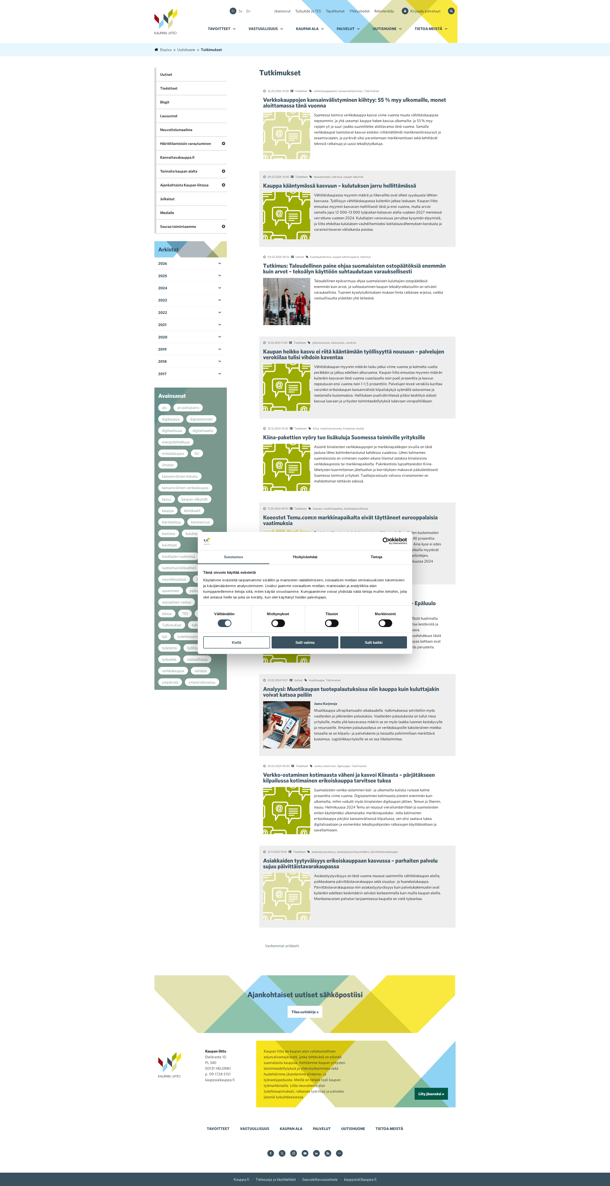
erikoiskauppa (173, 453)
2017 (162, 374)
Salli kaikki (373, 642)
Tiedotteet (301, 90)
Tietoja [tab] (376, 557)
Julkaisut (167, 199)
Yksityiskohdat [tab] (305, 557)
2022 (162, 312)
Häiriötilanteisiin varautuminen (185, 143)
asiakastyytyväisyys (324, 851)
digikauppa (343, 765)
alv (164, 407)
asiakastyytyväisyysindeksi (353, 851)
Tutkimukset (371, 90)
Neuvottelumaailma (176, 130)
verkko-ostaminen (325, 765)
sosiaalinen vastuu (176, 602)
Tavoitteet (219, 28)
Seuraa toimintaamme (178, 226)
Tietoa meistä (428, 28)
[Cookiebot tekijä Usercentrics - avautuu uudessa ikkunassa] (386, 541)
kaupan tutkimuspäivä (346, 256)
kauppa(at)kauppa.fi (360, 1179)
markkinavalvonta (331, 428)
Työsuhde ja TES (308, 11)
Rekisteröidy (384, 11)
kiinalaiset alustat (353, 428)
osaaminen (170, 590)
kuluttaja (192, 533)
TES (185, 613)
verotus (201, 671)
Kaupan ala (307, 28)
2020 (162, 337)
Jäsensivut (282, 11)
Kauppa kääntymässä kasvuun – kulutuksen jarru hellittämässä (339, 185)
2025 (162, 276)
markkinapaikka (333, 508)
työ (164, 636)
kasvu (166, 499)
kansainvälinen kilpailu (180, 476)
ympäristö (170, 682)
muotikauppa (316, 680)
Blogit (164, 102)
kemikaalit (192, 510)
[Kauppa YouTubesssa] (305, 1153)
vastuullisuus (197, 659)
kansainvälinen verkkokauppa (185, 488)
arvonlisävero (188, 407)
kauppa (168, 510)
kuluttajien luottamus (178, 556)
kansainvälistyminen (350, 90)
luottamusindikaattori (179, 568)
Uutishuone (384, 28)
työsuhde (169, 659)
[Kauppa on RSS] (328, 1153)
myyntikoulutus (174, 579)
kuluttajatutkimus (320, 256)
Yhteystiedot (359, 11)
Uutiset (299, 256)
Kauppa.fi (241, 1179)
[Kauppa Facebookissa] (270, 1153)
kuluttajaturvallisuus (356, 508)
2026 (162, 263)
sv (241, 11)
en (248, 11)
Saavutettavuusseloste (320, 1179)
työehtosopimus (190, 636)
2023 (162, 300)
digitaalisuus (172, 430)
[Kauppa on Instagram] (293, 1153)
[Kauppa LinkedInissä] (316, 1153)
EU (197, 453)
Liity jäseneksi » (431, 1094)
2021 (162, 324)
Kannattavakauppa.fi (177, 157)
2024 (162, 288)
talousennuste (322, 176)
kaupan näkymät (353, 176)
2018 (162, 361)
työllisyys (194, 648)
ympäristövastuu (202, 682)
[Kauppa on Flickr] (339, 1153)
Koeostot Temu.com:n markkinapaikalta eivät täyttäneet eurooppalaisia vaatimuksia (350, 520)
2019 (162, 349)
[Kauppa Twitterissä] (282, 1153)
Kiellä (236, 642)
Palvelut (346, 28)
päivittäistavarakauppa (384, 851)
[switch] (278, 623)
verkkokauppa (173, 671)
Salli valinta (305, 642)
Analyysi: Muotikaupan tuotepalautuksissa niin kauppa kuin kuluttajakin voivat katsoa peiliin (351, 691)
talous (167, 613)
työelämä (169, 648)
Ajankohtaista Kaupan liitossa (184, 185)
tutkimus (337, 176)
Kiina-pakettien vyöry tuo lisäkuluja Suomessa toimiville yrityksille (344, 437)
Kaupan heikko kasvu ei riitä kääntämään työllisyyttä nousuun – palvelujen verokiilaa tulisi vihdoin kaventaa (353, 354)
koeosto (317, 508)
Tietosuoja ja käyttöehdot (276, 1179)
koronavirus (200, 522)
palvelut (196, 590)
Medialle (167, 212)
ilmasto (168, 465)
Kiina (316, 428)
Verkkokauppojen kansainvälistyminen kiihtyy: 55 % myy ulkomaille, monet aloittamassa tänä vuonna (354, 102)
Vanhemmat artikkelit (282, 946)
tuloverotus (337, 342)
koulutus (168, 533)
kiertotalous (171, 522)
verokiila (351, 342)
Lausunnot (169, 116)
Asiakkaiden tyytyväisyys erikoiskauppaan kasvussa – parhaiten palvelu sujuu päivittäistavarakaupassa (350, 863)
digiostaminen (201, 419)
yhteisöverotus (321, 342)
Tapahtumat (335, 11)
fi (233, 11)
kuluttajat (169, 545)
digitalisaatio (203, 430)
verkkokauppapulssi (325, 90)
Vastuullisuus (263, 28)
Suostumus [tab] (233, 557)
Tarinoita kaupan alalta (178, 171)
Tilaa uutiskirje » (305, 1012)
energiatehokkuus (176, 442)
